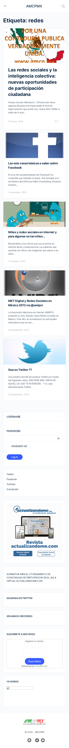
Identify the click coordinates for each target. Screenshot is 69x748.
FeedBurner (41, 666)
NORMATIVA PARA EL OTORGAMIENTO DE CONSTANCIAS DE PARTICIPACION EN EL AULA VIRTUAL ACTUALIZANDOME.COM (31, 577)
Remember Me (19, 446)
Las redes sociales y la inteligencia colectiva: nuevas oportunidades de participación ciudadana (32, 82)
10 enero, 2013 (15, 121)
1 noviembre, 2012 (17, 192)
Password (14, 431)
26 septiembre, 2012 (18, 330)
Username (14, 416)
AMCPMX (34, 6)
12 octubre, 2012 (16, 261)
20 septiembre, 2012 (18, 394)
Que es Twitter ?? (20, 369)
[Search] (63, 6)
